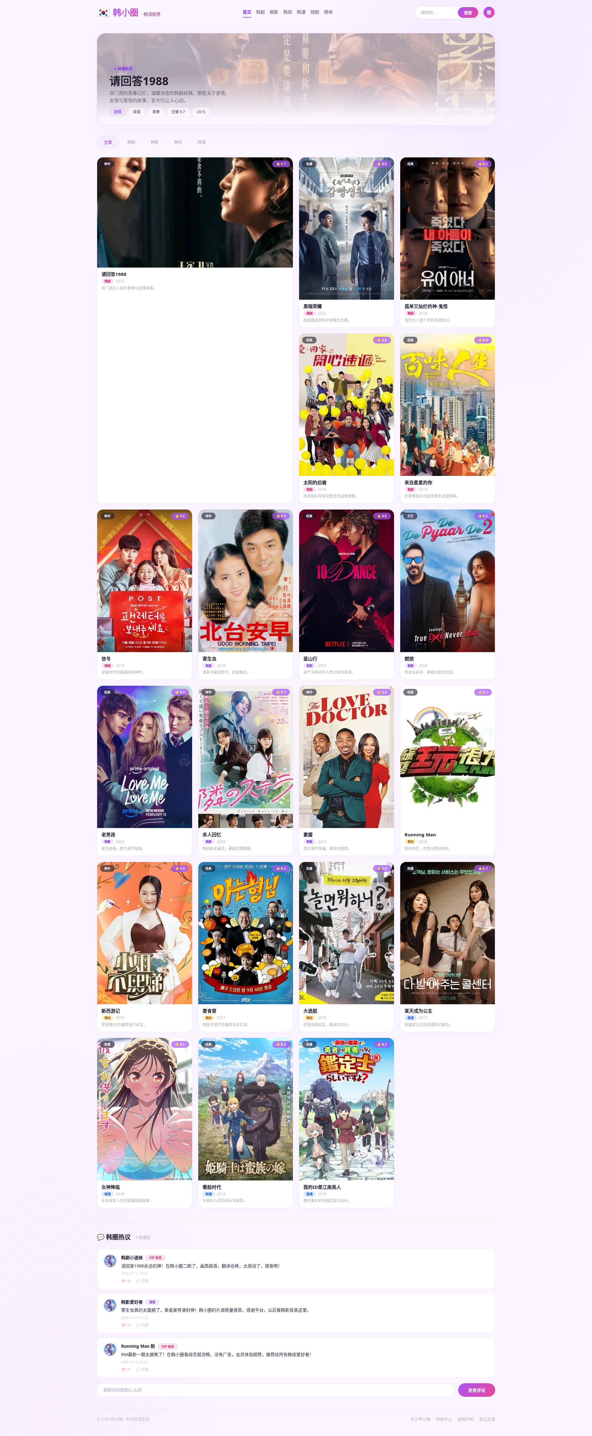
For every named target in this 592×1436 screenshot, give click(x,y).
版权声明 (466, 1419)
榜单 (328, 12)
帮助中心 (444, 1419)
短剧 (314, 12)
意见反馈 (487, 1419)
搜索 (468, 12)
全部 (108, 142)
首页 (247, 12)
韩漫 (301, 12)
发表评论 (476, 1390)
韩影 (274, 12)
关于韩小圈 (420, 1419)
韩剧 (260, 12)
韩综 (287, 12)
